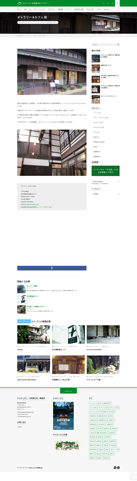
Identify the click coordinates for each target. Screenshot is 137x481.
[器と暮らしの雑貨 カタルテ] (21, 309)
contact (19, 427)
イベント (68, 9)
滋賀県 (113, 441)
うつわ (28, 376)
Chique (20, 349)
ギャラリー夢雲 (32, 286)
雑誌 (100, 458)
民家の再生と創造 (95, 441)
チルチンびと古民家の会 (35, 467)
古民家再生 (102, 420)
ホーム (19, 9)
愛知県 (104, 346)
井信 (112, 411)
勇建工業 (102, 416)
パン (68, 376)
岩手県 (114, 428)
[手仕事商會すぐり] (21, 299)
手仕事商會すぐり (32, 296)
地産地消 (93, 424)
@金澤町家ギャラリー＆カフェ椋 (40, 207)
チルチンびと (90, 9)
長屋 (38, 376)
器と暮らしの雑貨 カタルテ (36, 306)
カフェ (38, 22)
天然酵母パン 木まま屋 (61, 380)
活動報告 (96, 151)
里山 (99, 453)
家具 (101, 376)
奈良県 (92, 428)
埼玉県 (101, 424)
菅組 (101, 449)
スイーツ (63, 376)
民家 (71, 376)
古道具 (111, 420)
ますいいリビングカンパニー (109, 96)
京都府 (98, 376)
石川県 (54, 22)
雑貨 (44, 346)
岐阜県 (106, 428)
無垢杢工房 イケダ (106, 65)
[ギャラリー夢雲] (21, 289)
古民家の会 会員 (78, 9)
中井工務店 (104, 411)
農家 (92, 453)
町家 (51, 22)
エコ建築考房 (105, 403)
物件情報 (60, 9)
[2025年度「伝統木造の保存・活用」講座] (96, 79)
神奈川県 (93, 449)
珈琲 (92, 445)
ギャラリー (51, 9)
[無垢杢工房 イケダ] (96, 68)
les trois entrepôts (94, 349)
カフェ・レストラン (39, 9)
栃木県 (100, 437)
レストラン (94, 411)
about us (106, 9)
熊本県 (40, 346)
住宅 (25, 9)
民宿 (106, 441)
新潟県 (112, 432)
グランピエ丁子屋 (94, 380)
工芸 (92, 432)
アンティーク (30, 346)
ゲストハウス (113, 407)
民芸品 (105, 376)
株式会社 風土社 (21, 403)
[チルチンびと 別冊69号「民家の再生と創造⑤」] (96, 89)
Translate (105, 183)
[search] (118, 44)
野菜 (105, 453)
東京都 (92, 437)
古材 (109, 416)
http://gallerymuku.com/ (31, 204)
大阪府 (32, 376)
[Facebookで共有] (51, 268)
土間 (48, 22)
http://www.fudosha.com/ (26, 412)
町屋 (106, 445)
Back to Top (68, 391)
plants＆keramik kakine (26, 380)
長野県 (71, 346)
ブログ (99, 9)
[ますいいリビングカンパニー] (96, 99)
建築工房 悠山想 (102, 432)
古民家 (93, 420)
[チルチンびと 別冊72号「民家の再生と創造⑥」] (96, 58)
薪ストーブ (115, 449)
